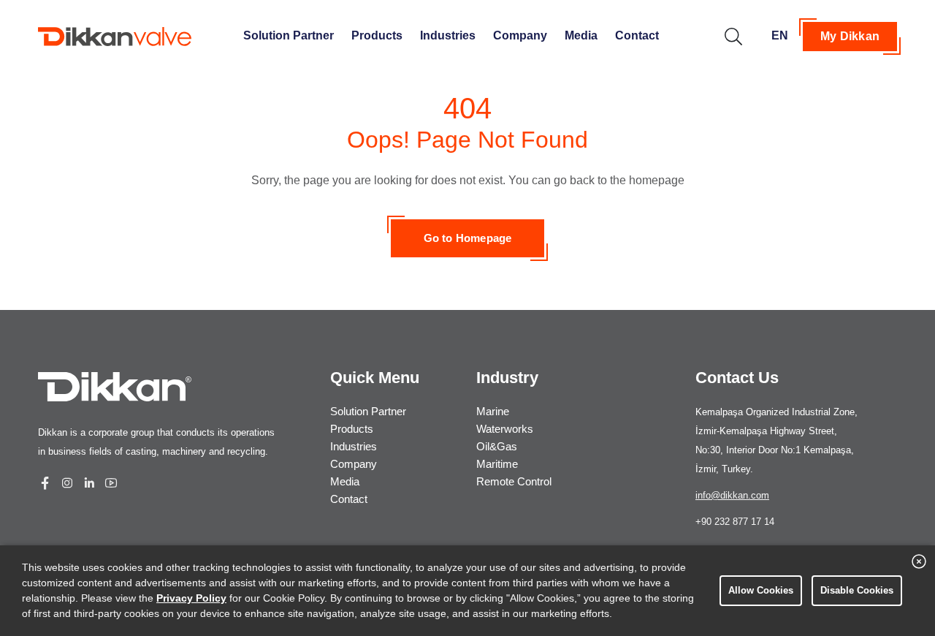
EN (779, 35)
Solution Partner (288, 35)
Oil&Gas (496, 446)
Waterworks (504, 429)
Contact (637, 35)
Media (581, 35)
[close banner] (919, 561)
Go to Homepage (468, 238)
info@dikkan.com (732, 495)
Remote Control (514, 481)
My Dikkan (849, 36)
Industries (448, 35)
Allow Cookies (760, 590)
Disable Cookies (856, 590)
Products (376, 35)
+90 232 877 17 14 (734, 521)
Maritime (497, 464)
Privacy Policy (191, 598)
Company (520, 35)
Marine (492, 411)
